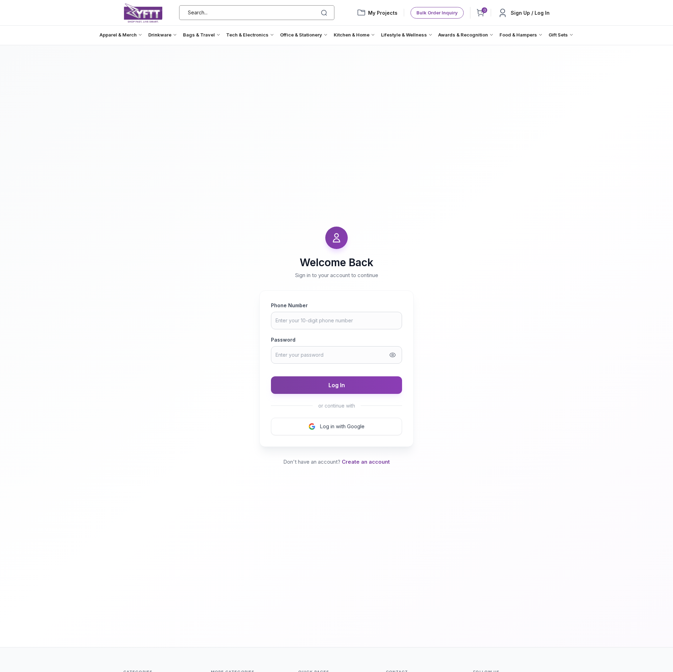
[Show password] (392, 355)
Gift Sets (558, 35)
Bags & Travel (199, 35)
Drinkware (159, 35)
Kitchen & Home (351, 35)
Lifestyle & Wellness (404, 35)
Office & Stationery (301, 35)
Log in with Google (342, 426)
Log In (336, 385)
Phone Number (289, 305)
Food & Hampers (518, 35)
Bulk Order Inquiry (437, 12)
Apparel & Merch (118, 35)
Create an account (366, 461)
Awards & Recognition (463, 35)
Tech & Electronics (247, 35)
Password (283, 340)
